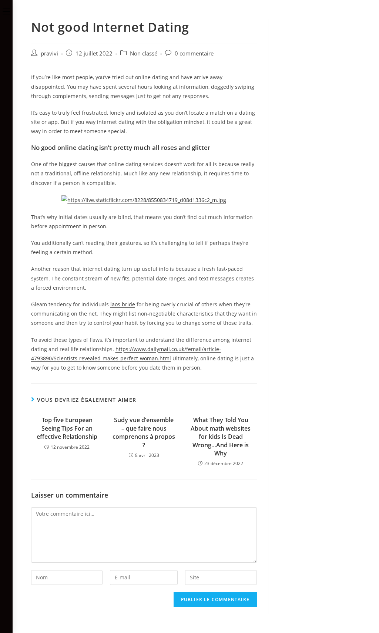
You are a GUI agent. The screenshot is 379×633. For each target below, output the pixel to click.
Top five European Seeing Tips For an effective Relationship (67, 428)
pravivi (49, 53)
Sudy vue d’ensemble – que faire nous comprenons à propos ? (144, 432)
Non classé (143, 53)
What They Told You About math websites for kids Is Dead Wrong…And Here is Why (221, 436)
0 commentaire (194, 53)
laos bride (122, 304)
